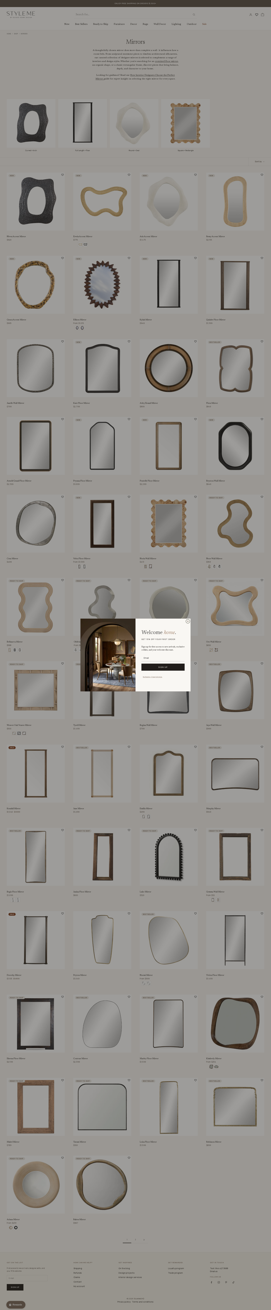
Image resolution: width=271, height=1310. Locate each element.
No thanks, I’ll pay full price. (152, 677)
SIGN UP (163, 667)
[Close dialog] (187, 621)
